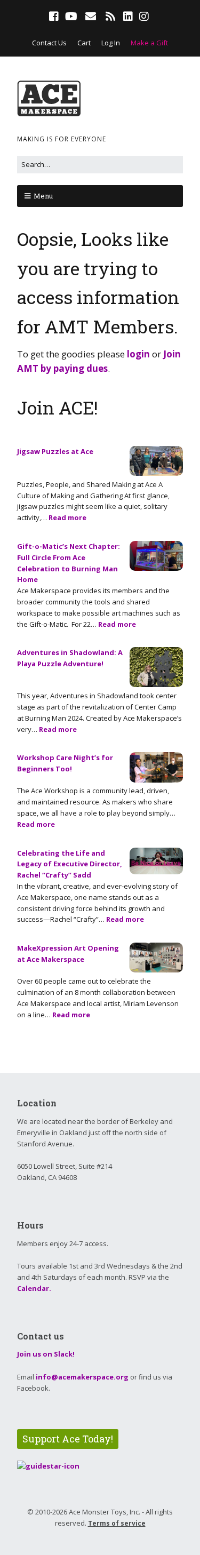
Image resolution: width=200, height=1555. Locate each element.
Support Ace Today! (67, 1438)
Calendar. (34, 1288)
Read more (67, 517)
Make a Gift (149, 42)
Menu (43, 196)
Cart (84, 42)
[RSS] (110, 16)
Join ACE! (57, 407)
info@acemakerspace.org (82, 1377)
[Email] (90, 16)
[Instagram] (144, 16)
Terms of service (117, 1523)
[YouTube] (71, 16)
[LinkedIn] (128, 16)
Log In (110, 42)
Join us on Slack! (46, 1354)
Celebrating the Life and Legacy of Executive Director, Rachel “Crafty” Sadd (69, 864)
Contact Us (49, 42)
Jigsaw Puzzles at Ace (55, 451)
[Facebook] (55, 16)
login (138, 354)
